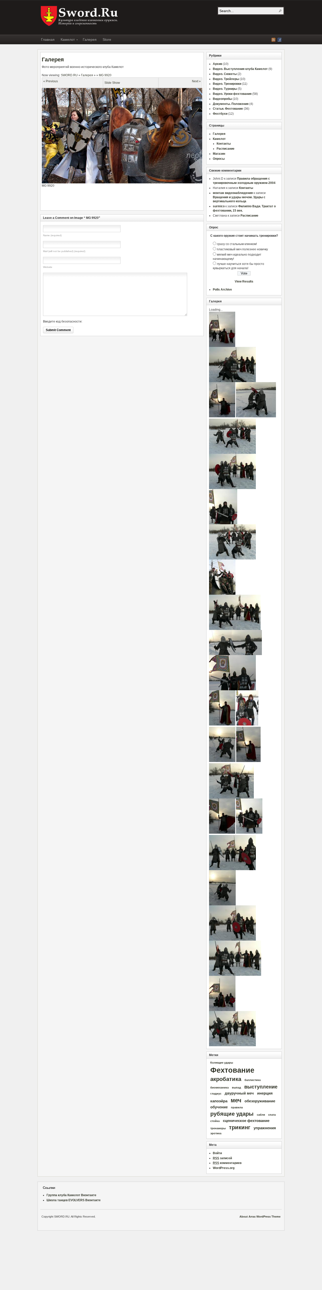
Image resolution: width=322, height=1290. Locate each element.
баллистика (253, 1079)
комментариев (227, 1163)
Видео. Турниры (225, 89)
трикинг (239, 1127)
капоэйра (218, 1101)
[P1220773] (232, 939)
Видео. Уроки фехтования (232, 94)
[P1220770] (232, 453)
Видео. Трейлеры (226, 79)
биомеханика (219, 1087)
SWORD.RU (79, 16)
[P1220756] (222, 761)
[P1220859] (248, 761)
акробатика (225, 1079)
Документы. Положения (231, 104)
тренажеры (218, 1128)
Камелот (66, 40)
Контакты (224, 143)
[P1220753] (222, 904)
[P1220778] (232, 1045)
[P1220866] (222, 416)
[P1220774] (232, 869)
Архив (217, 64)
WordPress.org (223, 1168)
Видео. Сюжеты (225, 74)
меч (236, 1100)
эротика (215, 1133)
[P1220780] (235, 629)
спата (272, 1114)
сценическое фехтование (246, 1121)
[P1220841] (247, 724)
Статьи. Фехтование (228, 108)
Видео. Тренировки (227, 84)
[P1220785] (249, 832)
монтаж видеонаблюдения (233, 193)
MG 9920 (105, 75)
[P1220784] (222, 346)
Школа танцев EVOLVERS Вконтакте (74, 1200)
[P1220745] (256, 416)
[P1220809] (222, 1010)
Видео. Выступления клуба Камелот (240, 69)
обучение (219, 1107)
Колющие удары (221, 1062)
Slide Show (112, 83)
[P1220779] (235, 975)
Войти (217, 1153)
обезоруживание (260, 1101)
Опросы (219, 158)
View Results (244, 281)
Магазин (219, 153)
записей (222, 1158)
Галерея (90, 39)
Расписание (225, 148)
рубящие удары (232, 1114)
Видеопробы (222, 99)
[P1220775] (232, 381)
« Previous (50, 81)
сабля (261, 1114)
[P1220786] (223, 523)
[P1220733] (235, 654)
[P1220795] (232, 689)
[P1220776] (232, 488)
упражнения (265, 1128)
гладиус (215, 1093)
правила (237, 1107)
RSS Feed (273, 40)
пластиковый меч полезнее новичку (242, 249)
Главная (48, 39)
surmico (219, 206)
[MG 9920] (130, 182)
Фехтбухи (220, 113)
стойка (215, 1120)
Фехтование (232, 1070)
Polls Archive (222, 289)
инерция (265, 1093)
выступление (260, 1087)
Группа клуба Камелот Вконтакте (71, 1195)
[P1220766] (232, 558)
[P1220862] (222, 832)
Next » (196, 81)
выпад (236, 1087)
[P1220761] (231, 797)
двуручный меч (239, 1093)
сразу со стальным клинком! (237, 244)
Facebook (279, 40)
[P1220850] (222, 724)
